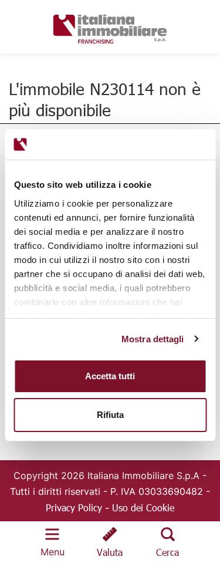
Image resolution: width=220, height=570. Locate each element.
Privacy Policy (74, 507)
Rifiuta (110, 415)
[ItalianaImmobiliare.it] (110, 27)
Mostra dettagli (152, 339)
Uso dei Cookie (143, 507)
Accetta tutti (110, 376)
